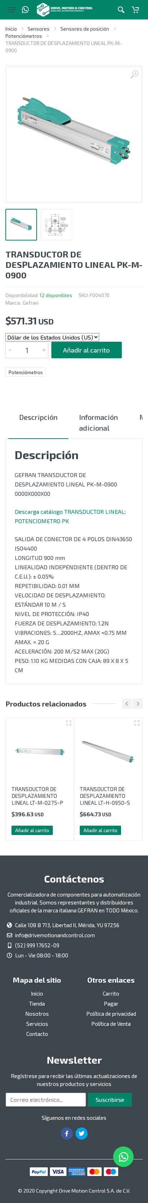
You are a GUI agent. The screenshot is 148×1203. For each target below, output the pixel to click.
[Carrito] (135, 9)
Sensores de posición (84, 29)
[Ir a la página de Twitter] (81, 1133)
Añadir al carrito (86, 350)
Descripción (38, 417)
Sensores (39, 29)
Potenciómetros (23, 36)
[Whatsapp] (25, 10)
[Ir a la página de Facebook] (67, 1133)
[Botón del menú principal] (11, 9)
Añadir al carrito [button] (32, 830)
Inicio (11, 29)
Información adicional (98, 422)
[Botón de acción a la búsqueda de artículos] (121, 9)
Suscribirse (110, 1099)
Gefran (30, 303)
